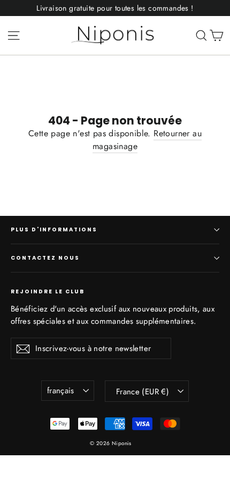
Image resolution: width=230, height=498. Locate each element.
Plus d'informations (54, 229)
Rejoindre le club (48, 291)
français (60, 390)
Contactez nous (45, 258)
